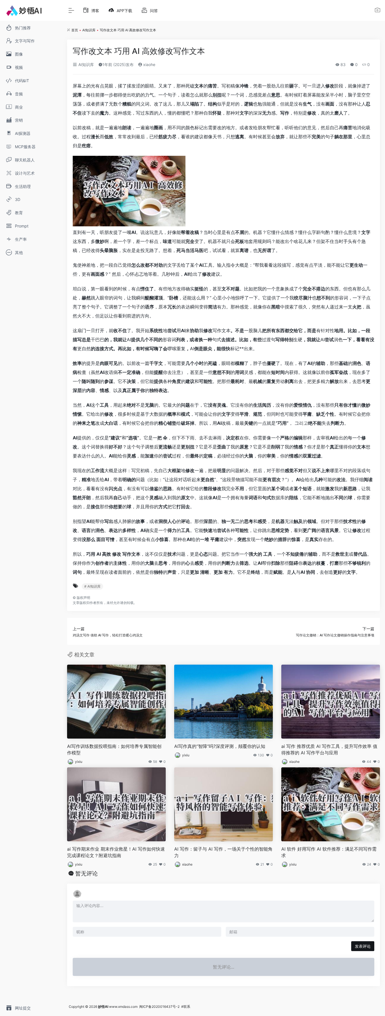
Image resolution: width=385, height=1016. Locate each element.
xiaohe (148, 64)
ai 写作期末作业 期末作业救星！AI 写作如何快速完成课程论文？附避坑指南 (116, 852)
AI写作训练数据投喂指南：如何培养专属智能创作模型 (114, 749)
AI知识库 (89, 30)
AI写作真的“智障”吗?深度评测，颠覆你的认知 (219, 746)
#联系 (185, 1006)
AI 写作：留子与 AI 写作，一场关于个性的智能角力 (223, 852)
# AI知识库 (92, 586)
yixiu (78, 761)
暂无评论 (86, 873)
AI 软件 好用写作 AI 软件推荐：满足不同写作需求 (329, 852)
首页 (74, 30)
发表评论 (363, 946)
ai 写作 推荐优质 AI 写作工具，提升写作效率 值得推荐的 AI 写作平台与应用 (329, 749)
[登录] (377, 11)
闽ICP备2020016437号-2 (159, 1006)
